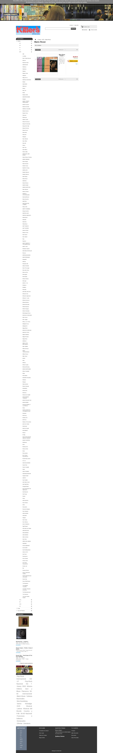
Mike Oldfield (25, 346)
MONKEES (25, 388)
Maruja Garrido (26, 211)
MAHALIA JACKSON (27, 79)
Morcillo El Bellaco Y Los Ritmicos (27, 405)
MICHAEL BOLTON (27, 291)
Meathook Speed (26, 248)
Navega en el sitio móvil (56, 750)
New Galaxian (25, 511)
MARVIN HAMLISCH (27, 215)
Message (24, 280)
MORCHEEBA (25, 402)
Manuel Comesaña (26, 123)
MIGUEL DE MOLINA (27, 330)
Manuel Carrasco (26, 121)
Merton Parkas (26, 278)
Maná (24, 92)
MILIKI (24, 358)
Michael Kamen (26, 302)
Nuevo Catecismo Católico (26, 573)
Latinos (19, 708)
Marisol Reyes (25, 182)
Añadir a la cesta (73, 61)
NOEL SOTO (25, 552)
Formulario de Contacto (44, 730)
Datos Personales (75, 737)
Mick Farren (25, 317)
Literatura (26, 723)
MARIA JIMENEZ (26, 159)
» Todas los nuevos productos (26, 663)
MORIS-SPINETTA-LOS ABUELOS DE (27, 411)
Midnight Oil (25, 325)
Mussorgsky (25, 453)
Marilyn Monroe (26, 174)
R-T (20, 601)
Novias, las (25, 566)
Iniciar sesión (94, 29)
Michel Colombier (26, 310)
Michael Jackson (26, 300)
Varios (19, 704)
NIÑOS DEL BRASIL (27, 541)
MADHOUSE (25, 64)
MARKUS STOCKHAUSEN (26, 194)
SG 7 (29, 684)
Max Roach (25, 234)
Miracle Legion (25, 364)
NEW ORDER (25, 513)
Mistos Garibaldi (26, 371)
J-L (20, 49)
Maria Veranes (25, 163)
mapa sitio (76, 25)
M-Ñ (20, 51)
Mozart (24, 432)
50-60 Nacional (26, 713)
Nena (24, 498)
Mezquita (24, 289)
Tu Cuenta (74, 728)
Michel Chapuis (26, 308)
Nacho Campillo (26, 467)
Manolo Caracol (26, 104)
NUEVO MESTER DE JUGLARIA (27, 576)
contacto (71, 25)
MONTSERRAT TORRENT (26, 397)
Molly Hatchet (25, 384)
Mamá (24, 88)
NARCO (24, 477)
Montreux (24, 392)
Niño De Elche (25, 537)
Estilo (19, 608)
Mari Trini (24, 147)
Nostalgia (28, 704)
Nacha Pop (25, 465)
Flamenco (25, 691)
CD (31, 679)
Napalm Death (25, 475)
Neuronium (25, 506)
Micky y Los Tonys (26, 321)
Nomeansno (25, 556)
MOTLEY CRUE (26, 424)
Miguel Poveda (25, 336)
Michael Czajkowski (27, 295)
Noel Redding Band (26, 549)
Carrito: (87, 26)
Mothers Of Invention (27, 421)
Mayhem (24, 241)
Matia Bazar (25, 223)
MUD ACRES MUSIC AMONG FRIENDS (27, 437)
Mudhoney (25, 442)
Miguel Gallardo (26, 334)
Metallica (24, 287)
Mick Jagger (25, 319)
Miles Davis (25, 356)
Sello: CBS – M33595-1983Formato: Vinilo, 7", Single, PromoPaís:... (22, 659)
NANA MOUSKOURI (27, 473)
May (23, 238)
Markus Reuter (26, 191)
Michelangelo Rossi (26, 313)
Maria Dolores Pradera (27, 157)
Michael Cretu (25, 293)
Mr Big (24, 434)
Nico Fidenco (25, 521)
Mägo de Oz (25, 77)
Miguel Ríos (25, 338)
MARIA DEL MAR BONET (26, 154)
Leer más (18, 645)
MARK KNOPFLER (26, 187)
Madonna (24, 69)
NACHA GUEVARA (26, 462)
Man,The (24, 90)
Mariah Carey (25, 165)
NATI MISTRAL (26, 484)
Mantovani (25, 117)
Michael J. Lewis (26, 298)
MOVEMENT (25, 430)
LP (18, 681)
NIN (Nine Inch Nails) (27, 528)
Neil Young (25, 494)
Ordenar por (60, 49)
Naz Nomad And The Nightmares (27, 489)
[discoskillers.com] (28, 34)
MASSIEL (24, 219)
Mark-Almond (25, 189)
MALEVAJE (25, 84)
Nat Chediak (25, 480)
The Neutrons (25, 594)
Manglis (24, 99)
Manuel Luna (25, 130)
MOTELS (24, 419)
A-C (20, 43)
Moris (24, 407)
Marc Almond (25, 138)
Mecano (24, 252)
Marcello (24, 143)
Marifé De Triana (26, 167)
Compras (73, 730)
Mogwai (24, 381)
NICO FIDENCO (26, 524)
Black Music (21, 696)
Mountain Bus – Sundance (22, 641)
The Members (25, 583)
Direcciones (73, 735)
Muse (24, 450)
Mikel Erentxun (26, 348)
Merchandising (22, 701)
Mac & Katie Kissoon (27, 58)
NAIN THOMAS (26, 471)
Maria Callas (25, 151)
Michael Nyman (26, 306)
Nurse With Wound (26, 581)
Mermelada (25, 276)
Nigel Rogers (25, 526)
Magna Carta (25, 73)
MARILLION (25, 170)
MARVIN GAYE (26, 213)
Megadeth (25, 259)
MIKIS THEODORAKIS (26, 351)
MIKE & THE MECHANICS (25, 344)
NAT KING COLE (26, 482)
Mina (23, 360)
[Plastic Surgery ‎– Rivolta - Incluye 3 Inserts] (21, 634)
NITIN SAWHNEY (26, 545)
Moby (24, 373)
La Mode (24, 56)
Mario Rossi (25, 178)
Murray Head (25, 448)
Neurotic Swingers (26, 509)
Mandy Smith (25, 94)
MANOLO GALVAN (26, 108)
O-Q (20, 599)
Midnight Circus (26, 323)
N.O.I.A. (24, 460)
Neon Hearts (25, 502)
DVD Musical (24, 706)
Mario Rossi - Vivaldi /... (62, 55)
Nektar (24, 496)
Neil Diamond (25, 491)
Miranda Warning (26, 366)
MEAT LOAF (25, 246)
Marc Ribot (25, 141)
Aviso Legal (41, 733)
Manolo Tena (25, 113)
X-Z (20, 606)
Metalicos (24, 285)
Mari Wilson (25, 149)
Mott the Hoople (26, 428)
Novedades (20, 614)
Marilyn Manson (26, 172)
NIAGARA (25, 515)
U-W (20, 604)
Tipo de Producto (21, 610)
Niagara (24, 517)
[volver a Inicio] (35, 39)
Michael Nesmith (26, 304)
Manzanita (25, 132)
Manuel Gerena (26, 128)
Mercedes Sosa (26, 270)
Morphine (24, 413)
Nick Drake (25, 519)
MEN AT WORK (26, 265)
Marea (24, 145)
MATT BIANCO (26, 226)
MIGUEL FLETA (26, 332)
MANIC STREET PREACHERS (26, 102)
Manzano (24, 134)
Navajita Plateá (26, 486)
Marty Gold (25, 206)
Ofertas (19, 723)
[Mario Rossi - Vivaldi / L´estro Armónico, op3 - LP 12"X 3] (47, 64)
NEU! (24, 504)
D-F (20, 45)
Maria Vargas (25, 161)
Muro (24, 444)
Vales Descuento (74, 733)
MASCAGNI (25, 217)
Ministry (24, 362)
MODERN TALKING (27, 377)
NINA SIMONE (25, 532)
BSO (24, 686)
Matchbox (25, 221)
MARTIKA (25, 201)
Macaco (24, 60)
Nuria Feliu (25, 579)
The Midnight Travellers (25, 586)
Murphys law (25, 446)
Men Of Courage (26, 268)
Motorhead (25, 426)
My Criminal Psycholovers (25, 456)
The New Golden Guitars (26, 597)
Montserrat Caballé (26, 394)
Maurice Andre (25, 230)
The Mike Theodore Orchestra (26, 589)
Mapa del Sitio (42, 737)
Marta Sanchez (26, 199)
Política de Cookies (43, 735)
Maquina (24, 136)
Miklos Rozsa (25, 354)
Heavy (19, 686)
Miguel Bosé (25, 328)
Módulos (24, 379)
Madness (24, 66)
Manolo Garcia (25, 110)
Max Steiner (25, 236)
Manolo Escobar (26, 106)
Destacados (21, 721)
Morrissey (25, 415)
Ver (76, 63)
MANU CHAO (25, 119)
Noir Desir (25, 554)
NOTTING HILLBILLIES (25, 563)
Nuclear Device (26, 570)
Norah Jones (25, 560)
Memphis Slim (25, 263)
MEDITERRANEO (26, 257)
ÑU (23, 568)
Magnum (24, 75)
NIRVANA (24, 543)
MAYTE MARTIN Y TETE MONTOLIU (26, 244)
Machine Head (25, 62)
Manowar (24, 115)
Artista (19, 41)
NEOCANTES (25, 500)
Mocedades (25, 375)
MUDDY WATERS (26, 440)
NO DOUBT (25, 547)
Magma (24, 71)
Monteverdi (25, 390)
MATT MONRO (26, 228)
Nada (24, 469)
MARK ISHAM (25, 185)
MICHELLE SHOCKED (27, 315)
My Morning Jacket (26, 458)
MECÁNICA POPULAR (27, 250)
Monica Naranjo (26, 386)
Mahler (24, 81)
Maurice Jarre (25, 232)
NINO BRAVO (25, 534)
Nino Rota (25, 539)
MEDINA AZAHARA (26, 255)
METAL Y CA (25, 283)
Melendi (24, 261)
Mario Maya (25, 176)
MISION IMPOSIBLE (27, 369)
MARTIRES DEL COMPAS (26, 204)
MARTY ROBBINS (26, 208)
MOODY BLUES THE (27, 400)
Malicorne (24, 86)
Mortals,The (25, 417)
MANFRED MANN (26, 96)
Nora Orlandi (25, 558)
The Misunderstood (26, 592)
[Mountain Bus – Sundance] (23, 621)
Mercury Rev (25, 272)
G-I (20, 47)
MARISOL (25, 180)
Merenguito (25, 274)
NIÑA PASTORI (26, 530)
